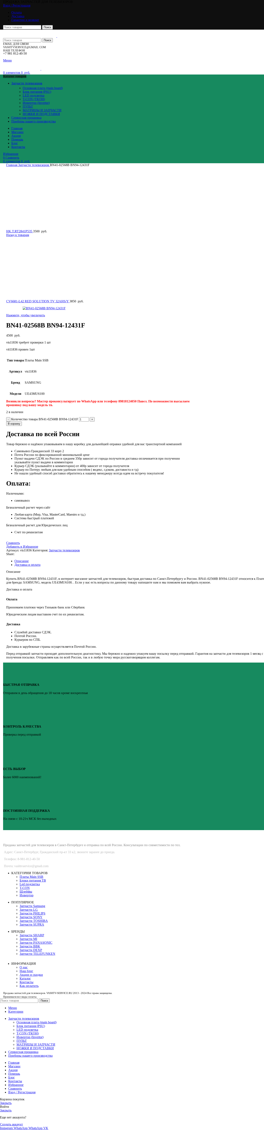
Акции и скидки (31, 974)
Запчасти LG (29, 909)
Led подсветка (30, 884)
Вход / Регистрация (21, 1092)
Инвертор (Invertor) (36, 103)
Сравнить (15, 1088)
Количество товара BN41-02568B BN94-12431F (44, 419)
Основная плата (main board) (43, 88)
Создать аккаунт (11, 1124)
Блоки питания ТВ (33, 880)
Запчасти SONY (31, 917)
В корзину (14, 423)
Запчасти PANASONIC (36, 942)
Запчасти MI (28, 939)
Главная (12, 165)
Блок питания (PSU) (37, 91)
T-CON (25, 888)
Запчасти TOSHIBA (34, 921)
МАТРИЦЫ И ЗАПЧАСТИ (42, 110)
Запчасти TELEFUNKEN (37, 953)
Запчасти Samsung (32, 906)
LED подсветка (33, 95)
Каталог (25, 978)
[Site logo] (30, 36)
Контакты (26, 982)
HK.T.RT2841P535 (19, 231)
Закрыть (6, 1103)
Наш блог (26, 971)
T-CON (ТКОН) (34, 99)
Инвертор (26, 895)
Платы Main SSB (31, 876)
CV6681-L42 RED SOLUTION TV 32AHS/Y (38, 301)
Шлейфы (26, 891)
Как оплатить (29, 986)
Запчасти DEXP (31, 950)
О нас (24, 967)
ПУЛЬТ (28, 106)
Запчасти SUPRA (32, 924)
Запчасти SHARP (32, 935)
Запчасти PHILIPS (32, 913)
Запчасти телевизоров (34, 165)
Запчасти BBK (30, 946)
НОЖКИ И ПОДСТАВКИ (41, 114)
